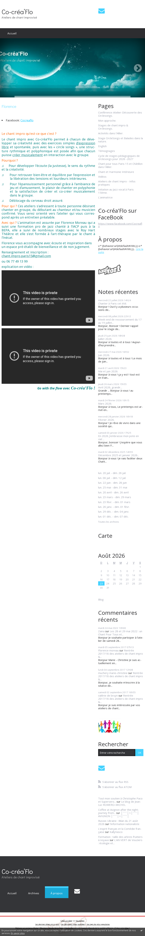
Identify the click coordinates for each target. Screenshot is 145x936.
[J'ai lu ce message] (141, 930)
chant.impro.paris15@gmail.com (26, 256)
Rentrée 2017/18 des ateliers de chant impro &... (120, 653)
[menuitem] (12, 33)
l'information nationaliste (124, 824)
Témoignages (106, 150)
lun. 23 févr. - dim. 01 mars (114, 502)
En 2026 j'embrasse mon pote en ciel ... (118, 437)
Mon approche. (107, 120)
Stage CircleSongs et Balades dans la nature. (120, 140)
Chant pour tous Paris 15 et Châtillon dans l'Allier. (120, 165)
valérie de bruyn (108, 695)
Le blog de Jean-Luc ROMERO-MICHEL (119, 803)
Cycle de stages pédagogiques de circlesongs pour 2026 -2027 (119, 157)
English (102, 146)
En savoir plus (18, 933)
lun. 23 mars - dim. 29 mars (114, 497)
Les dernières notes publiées (73, 924)
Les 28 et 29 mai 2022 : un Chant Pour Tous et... (120, 632)
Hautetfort (80, 921)
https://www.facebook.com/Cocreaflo (120, 225)
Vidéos (102, 176)
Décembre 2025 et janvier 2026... (118, 455)
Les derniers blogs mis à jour (47, 924)
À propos (57, 893)
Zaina (101, 631)
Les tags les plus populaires (98, 924)
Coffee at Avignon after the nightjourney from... (118, 811)
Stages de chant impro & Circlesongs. (113, 127)
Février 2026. (106, 419)
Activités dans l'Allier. (110, 133)
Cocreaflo (27, 120)
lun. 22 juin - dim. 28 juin (112, 482)
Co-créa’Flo (17, 11)
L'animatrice (105, 197)
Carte (105, 535)
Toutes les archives (108, 522)
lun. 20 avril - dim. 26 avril (113, 492)
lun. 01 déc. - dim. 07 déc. (113, 516)
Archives (33, 893)
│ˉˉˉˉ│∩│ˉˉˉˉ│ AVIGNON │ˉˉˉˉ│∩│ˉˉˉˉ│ (118, 814)
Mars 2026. (105, 403)
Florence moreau (108, 650)
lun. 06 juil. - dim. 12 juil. (112, 477)
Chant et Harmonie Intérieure (116, 171)
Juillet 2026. (105, 339)
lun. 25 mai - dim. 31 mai (112, 487)
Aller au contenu (11, 3)
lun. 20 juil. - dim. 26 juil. (112, 473)
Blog (101, 599)
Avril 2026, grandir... (110, 387)
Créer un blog (66, 921)
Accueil (11, 33)
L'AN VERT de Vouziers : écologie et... (120, 841)
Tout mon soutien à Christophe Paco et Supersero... (120, 800)
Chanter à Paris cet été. (112, 303)
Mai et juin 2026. (108, 371)
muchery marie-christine (112, 673)
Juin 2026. (104, 355)
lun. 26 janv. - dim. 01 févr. (114, 506)
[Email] (101, 11)
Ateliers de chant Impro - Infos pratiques (116, 183)
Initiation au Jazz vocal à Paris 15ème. (116, 191)
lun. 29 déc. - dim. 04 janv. (113, 511)
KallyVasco (116, 832)
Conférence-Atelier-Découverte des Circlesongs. (120, 114)
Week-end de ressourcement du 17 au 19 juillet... (120, 321)
